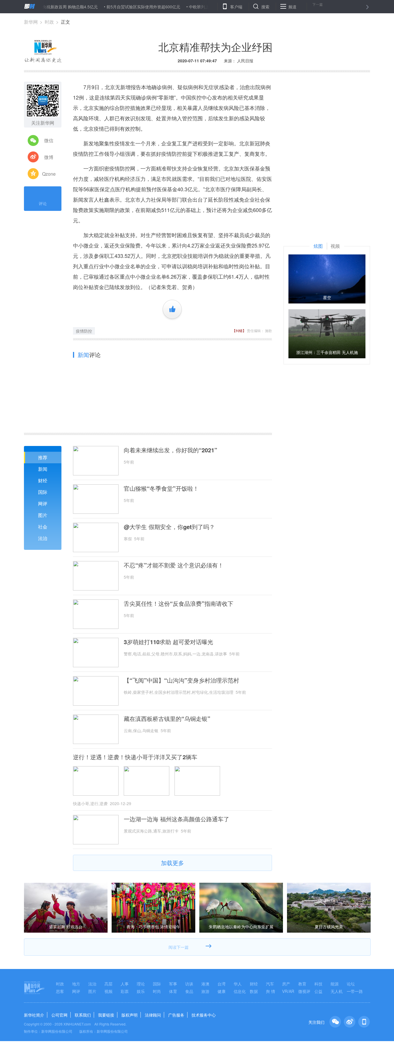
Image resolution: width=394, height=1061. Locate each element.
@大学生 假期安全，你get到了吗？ (169, 527)
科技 (318, 983)
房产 (286, 983)
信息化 (240, 991)
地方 (76, 983)
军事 (173, 983)
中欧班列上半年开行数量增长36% (198, 7)
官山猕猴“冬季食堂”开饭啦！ (161, 488)
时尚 (157, 991)
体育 (173, 991)
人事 (125, 983)
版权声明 (129, 1015)
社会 (42, 526)
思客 (60, 991)
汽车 (270, 983)
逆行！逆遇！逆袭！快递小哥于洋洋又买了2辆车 (135, 757)
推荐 (42, 457)
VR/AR (288, 991)
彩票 (125, 991)
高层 (108, 983)
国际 (42, 492)
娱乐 (141, 991)
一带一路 (355, 991)
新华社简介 (34, 1015)
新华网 (31, 21)
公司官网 (59, 1015)
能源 (335, 983)
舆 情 (270, 991)
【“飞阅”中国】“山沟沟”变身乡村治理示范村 (181, 680)
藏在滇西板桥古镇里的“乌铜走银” (167, 719)
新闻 (42, 469)
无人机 (337, 991)
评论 (43, 203)
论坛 (351, 983)
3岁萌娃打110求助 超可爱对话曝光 (168, 642)
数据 (254, 991)
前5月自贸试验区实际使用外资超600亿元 (123, 7)
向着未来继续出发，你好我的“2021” (170, 450)
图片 (42, 515)
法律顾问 (153, 1015)
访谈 (189, 983)
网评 (42, 503)
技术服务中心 (204, 1015)
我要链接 (106, 1015)
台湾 (221, 983)
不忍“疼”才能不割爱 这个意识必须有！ (174, 565)
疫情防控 (84, 331)
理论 (141, 983)
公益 (318, 991)
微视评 (304, 991)
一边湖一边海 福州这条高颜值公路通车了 (176, 819)
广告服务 (176, 1015)
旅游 (205, 991)
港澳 (205, 983)
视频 (108, 991)
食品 (189, 991)
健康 (221, 991)
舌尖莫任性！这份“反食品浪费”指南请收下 (178, 603)
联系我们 (83, 1015)
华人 (238, 983)
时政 (49, 21)
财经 (42, 480)
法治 (42, 538)
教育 (302, 983)
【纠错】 (239, 330)
